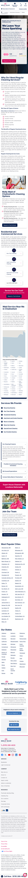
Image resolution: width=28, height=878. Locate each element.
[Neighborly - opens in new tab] (21, 683)
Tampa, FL (17, 610)
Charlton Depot (20, 370)
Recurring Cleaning (9, 408)
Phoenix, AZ (18, 575)
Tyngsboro (13, 390)
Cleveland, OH (5, 575)
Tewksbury (6, 390)
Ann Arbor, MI (5, 550)
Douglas (5, 374)
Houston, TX (5, 594)
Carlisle (20, 367)
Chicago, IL (4, 569)
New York (13, 666)
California (4, 641)
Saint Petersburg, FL (20, 591)
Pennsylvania (23, 638)
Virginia (21, 661)
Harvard (20, 375)
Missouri (13, 652)
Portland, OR (18, 578)
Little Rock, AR (5, 613)
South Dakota (21, 649)
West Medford (14, 392)
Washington (23, 664)
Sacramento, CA (19, 586)
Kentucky (13, 633)
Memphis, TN (5, 619)
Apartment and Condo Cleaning (12, 273)
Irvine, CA (4, 599)
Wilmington (6, 394)
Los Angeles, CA (6, 616)
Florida (3, 657)
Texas (21, 655)
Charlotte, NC (5, 567)
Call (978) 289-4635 (12, 283)
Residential (4, 762)
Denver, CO (4, 586)
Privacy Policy (4, 843)
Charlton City (13, 369)
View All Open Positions (10, 534)
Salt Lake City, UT (19, 594)
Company (4, 768)
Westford (20, 392)
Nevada (13, 658)
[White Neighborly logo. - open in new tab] (4, 1)
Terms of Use (4, 841)
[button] (10, 9)
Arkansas (4, 638)
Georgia (4, 659)
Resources (4, 789)
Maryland (13, 638)
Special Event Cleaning (10, 428)
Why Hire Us (4, 772)
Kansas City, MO (6, 605)
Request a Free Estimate (10, 225)
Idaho (3, 662)
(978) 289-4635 (9, 745)
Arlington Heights (5, 363)
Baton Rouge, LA (6, 561)
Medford (13, 381)
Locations (6, 12)
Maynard (5, 381)
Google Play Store (15, 729)
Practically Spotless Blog (7, 793)
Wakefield (21, 390)
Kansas (3, 673)
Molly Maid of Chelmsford (15, 12)
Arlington (20, 361)
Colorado (4, 644)
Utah (21, 658)
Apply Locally (4, 780)
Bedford (5, 365)
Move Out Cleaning (9, 425)
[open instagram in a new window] (13, 755)
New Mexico (14, 663)
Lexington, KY (5, 610)
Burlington (13, 367)
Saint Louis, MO (19, 588)
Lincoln (20, 377)
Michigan (13, 644)
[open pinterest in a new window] (20, 755)
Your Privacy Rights (7, 851)
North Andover (20, 382)
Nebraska (13, 655)
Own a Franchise (5, 786)
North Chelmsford (13, 385)
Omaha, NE (18, 567)
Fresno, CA (4, 591)
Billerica (12, 365)
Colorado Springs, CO (7, 578)
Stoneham (13, 388)
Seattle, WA (18, 608)
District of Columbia (4, 653)
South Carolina (22, 645)
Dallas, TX (4, 583)
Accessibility (4, 846)
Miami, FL (17, 547)
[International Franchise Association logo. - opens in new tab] (3, 810)
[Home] (1, 12)
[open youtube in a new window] (9, 755)
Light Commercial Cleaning (11, 263)
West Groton (6, 392)
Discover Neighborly (13, 713)
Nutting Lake (6, 386)
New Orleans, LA (19, 558)
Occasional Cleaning (10, 414)
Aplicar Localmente (6, 783)
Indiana (3, 667)
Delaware (4, 649)
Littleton (5, 379)
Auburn (12, 363)
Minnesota (13, 647)
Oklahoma (22, 633)
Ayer (20, 363)
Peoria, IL (17, 572)
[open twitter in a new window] (6, 755)
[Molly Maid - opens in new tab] (7, 683)
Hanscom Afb (14, 375)
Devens (20, 372)
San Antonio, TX (19, 597)
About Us (3, 775)
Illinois (3, 665)
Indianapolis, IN (5, 597)
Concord (13, 372)
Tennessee (22, 653)
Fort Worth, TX (5, 588)
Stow (20, 388)
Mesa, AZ (4, 621)
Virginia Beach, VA (19, 616)
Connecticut (5, 647)
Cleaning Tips (4, 795)
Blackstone (21, 365)
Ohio (12, 673)
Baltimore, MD (5, 558)
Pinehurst (21, 386)
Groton (5, 375)
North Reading (20, 385)
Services (3, 759)
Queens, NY (18, 580)
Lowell (12, 379)
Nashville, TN (18, 556)
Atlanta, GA (4, 553)
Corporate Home (5, 804)
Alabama (4, 633)
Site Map (3, 801)
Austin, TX (4, 556)
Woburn (20, 394)
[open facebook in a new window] (2, 755)
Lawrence (6, 377)
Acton (5, 361)
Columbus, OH (5, 580)
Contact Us (4, 777)
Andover (13, 361)
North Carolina (13, 669)
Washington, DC (19, 619)
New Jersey (14, 660)
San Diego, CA (19, 599)
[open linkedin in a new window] (16, 755)
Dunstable (21, 374)
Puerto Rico (23, 641)
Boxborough (6, 367)
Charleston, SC (5, 564)
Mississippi (13, 649)
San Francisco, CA (19, 602)
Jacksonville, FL (6, 602)
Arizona (4, 636)
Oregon (21, 636)
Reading (5, 388)
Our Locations (4, 798)
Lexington (13, 377)
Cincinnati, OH (5, 572)
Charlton (5, 369)
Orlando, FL (18, 569)
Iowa (3, 670)
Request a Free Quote (9, 61)
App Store (15, 724)
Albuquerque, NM (6, 547)
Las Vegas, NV (5, 608)
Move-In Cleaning (9, 421)
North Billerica (6, 384)
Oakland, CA (18, 561)
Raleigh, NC (18, 583)
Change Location (23, 8)
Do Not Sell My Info (5, 848)
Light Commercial (5, 765)
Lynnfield (20, 379)
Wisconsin (22, 666)
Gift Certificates (5, 806)
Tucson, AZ (18, 613)
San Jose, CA (18, 605)
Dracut (12, 374)
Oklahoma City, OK (20, 564)
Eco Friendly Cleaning (10, 432)
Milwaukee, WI (18, 550)
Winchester (13, 394)
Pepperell (13, 386)
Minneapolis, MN (19, 553)
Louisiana (13, 636)
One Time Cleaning (11, 253)
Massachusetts (14, 641)
